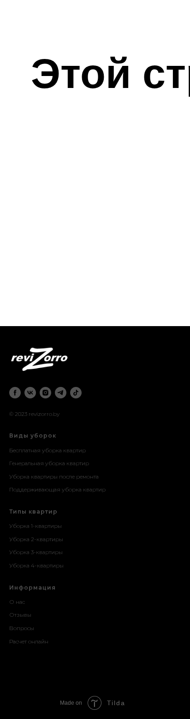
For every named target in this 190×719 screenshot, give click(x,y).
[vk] (30, 392)
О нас (17, 601)
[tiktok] (76, 392)
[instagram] (45, 392)
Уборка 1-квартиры (35, 525)
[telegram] (60, 392)
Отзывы (20, 614)
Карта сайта (24, 654)
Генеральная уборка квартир (49, 463)
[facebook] (15, 392)
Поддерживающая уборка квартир (57, 489)
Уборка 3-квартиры (36, 552)
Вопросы (21, 628)
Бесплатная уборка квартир (47, 450)
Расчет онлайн (28, 641)
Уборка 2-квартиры (36, 539)
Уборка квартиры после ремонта (54, 476)
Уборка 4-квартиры (36, 565)
